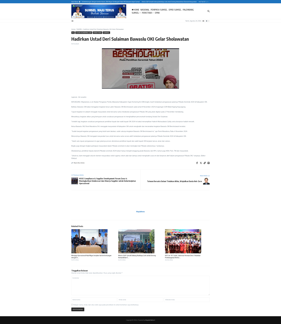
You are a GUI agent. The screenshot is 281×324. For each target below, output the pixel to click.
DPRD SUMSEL (175, 9)
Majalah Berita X (150, 320)
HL (73, 33)
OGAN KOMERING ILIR (83, 33)
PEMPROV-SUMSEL (159, 9)
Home (73, 29)
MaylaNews (140, 212)
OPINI (157, 12)
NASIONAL (144, 9)
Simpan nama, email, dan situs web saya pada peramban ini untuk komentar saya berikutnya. (106, 305)
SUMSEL (135, 12)
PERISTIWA (147, 12)
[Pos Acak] (203, 21)
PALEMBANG (188, 9)
